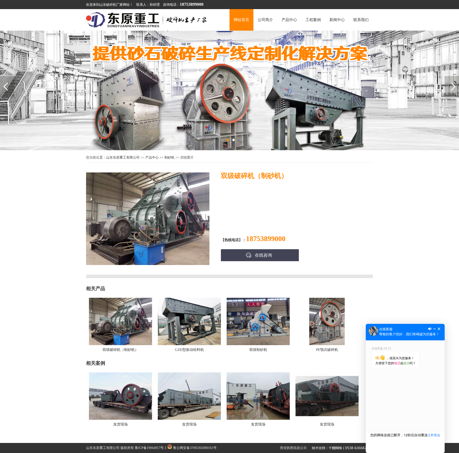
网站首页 (241, 20)
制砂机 (169, 157)
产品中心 (289, 20)
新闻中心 (337, 20)
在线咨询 (263, 255)
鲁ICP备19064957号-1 (150, 448)
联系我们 (361, 20)
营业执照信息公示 (293, 448)
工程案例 (313, 20)
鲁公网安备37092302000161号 (194, 448)
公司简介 (265, 20)
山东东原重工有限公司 (123, 157)
